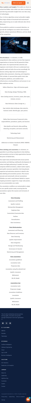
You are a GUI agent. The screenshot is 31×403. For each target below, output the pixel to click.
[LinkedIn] (2, 323)
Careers (3, 383)
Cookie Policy (12, 396)
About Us (3, 373)
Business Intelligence (6, 355)
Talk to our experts (17, 3)
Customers (4, 381)
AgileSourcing (4, 378)
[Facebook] (10, 323)
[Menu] (28, 3)
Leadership (4, 375)
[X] (6, 323)
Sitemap (3, 399)
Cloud (2, 350)
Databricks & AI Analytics (7, 365)
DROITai (3, 330)
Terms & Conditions (20, 396)
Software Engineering (6, 347)
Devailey (3, 333)
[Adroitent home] (5, 2)
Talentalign (4, 336)
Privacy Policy (4, 396)
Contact (3, 386)
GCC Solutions (4, 362)
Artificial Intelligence (6, 344)
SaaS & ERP (4, 352)
